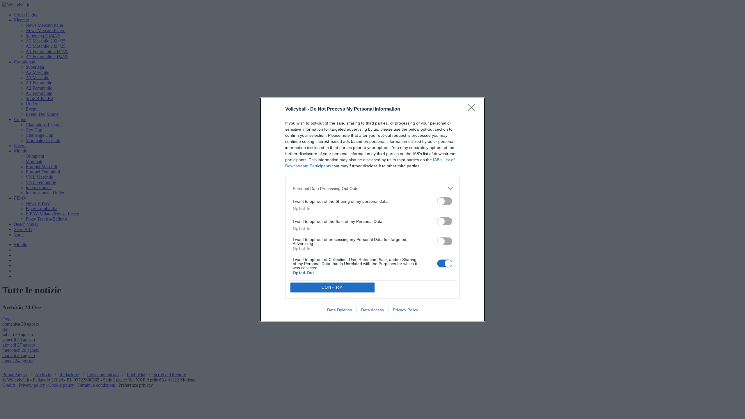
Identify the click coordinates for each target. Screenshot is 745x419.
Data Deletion (339, 310)
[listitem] (372, 188)
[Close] (473, 109)
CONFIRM (332, 287)
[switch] (444, 201)
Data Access (372, 310)
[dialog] (372, 209)
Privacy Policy (405, 310)
